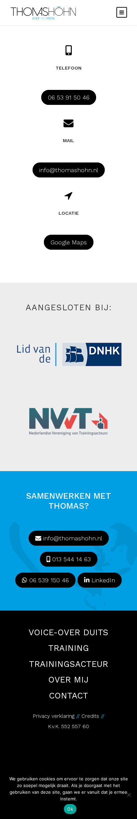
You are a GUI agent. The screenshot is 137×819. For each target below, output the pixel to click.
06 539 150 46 (48, 580)
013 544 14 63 (70, 559)
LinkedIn (102, 580)
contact (68, 696)
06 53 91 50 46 (68, 97)
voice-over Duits (68, 633)
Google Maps (69, 242)
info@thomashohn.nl (68, 169)
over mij (68, 680)
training (68, 648)
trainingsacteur (68, 664)
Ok (70, 809)
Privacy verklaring (53, 716)
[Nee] (128, 794)
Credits (91, 716)
